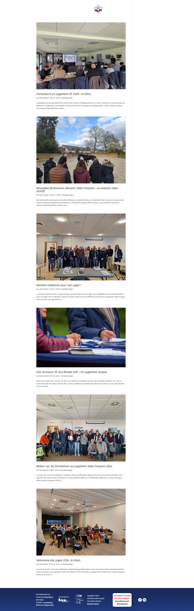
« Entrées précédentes (44, 584)
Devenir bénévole (185, 8)
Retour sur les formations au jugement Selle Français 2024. (74, 466)
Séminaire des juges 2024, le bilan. (58, 560)
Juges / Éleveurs (78, 9)
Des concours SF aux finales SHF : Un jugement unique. (71, 372)
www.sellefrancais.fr (122, 601)
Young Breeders (113, 9)
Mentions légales (93, 604)
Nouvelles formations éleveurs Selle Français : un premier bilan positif (77, 189)
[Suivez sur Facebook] (140, 600)
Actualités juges (67, 98)
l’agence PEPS (49, 605)
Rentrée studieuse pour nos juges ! (58, 285)
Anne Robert (44, 98)
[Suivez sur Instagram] (144, 600)
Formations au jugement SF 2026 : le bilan (63, 94)
